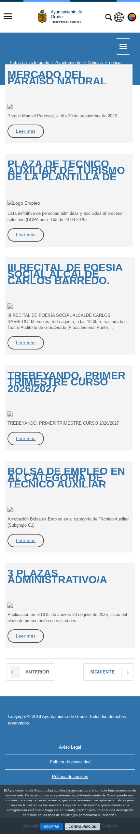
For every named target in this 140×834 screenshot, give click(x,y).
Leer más (25, 131)
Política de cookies (70, 776)
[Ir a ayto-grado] (62, 16)
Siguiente (102, 671)
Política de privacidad (70, 761)
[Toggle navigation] (8, 16)
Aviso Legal (70, 747)
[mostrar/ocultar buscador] (108, 18)
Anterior (37, 671)
